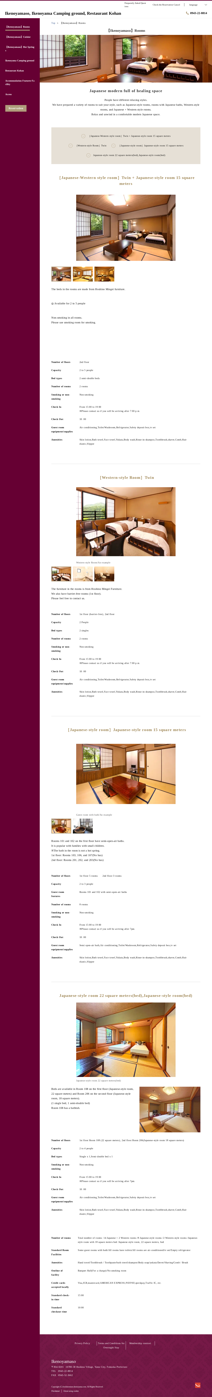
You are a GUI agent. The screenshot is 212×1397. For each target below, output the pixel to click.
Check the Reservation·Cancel (166, 4)
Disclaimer (55, 1391)
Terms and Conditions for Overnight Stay (111, 1345)
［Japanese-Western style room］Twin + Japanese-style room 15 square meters (129, 136)
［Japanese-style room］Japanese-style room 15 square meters (150, 145)
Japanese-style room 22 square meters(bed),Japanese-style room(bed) (129, 155)
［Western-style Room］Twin (90, 145)
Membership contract (140, 1343)
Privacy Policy (82, 1343)
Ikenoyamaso (63, 1361)
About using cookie (71, 1391)
